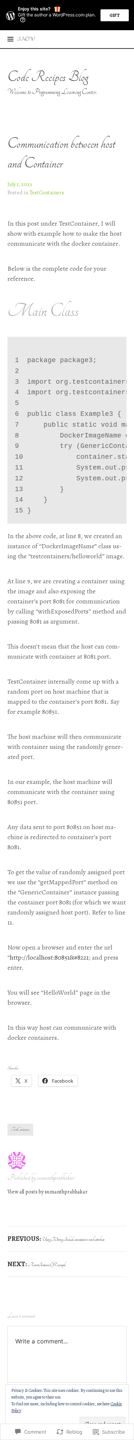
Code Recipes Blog (47, 77)
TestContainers (46, 192)
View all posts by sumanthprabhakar (47, 1191)
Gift (114, 15)
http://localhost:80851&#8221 (49, 957)
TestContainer (20, 1129)
